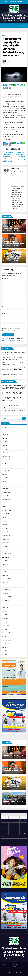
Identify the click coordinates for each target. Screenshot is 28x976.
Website (4, 320)
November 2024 (6, 503)
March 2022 (5, 618)
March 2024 (5, 531)
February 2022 (6, 622)
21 (17, 830)
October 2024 (5, 506)
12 (9, 827)
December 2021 (6, 629)
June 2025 (5, 477)
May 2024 (4, 524)
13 (13, 827)
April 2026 (5, 441)
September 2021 (6, 640)
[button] (22, 25)
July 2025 (4, 474)
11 (6, 827)
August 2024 (5, 513)
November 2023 (6, 546)
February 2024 (6, 535)
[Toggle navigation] (25, 26)
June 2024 (5, 521)
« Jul (2, 841)
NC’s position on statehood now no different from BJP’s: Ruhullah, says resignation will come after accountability (13, 374)
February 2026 (6, 449)
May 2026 (4, 438)
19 (9, 830)
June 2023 (5, 564)
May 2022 (4, 611)
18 (6, 830)
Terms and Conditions (9, 972)
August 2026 (5, 427)
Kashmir (4, 35)
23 (24, 830)
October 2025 (5, 463)
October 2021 (5, 636)
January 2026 (5, 452)
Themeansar (13, 966)
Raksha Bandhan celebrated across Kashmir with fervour (11, 228)
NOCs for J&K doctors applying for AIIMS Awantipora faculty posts (13, 258)
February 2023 (6, 578)
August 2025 (5, 470)
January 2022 (5, 625)
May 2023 (4, 568)
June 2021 (5, 651)
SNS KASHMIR (6, 392)
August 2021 (5, 643)
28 (17, 833)
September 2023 (6, 553)
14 (17, 827)
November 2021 (6, 632)
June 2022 (5, 607)
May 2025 (4, 481)
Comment (5, 278)
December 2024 (6, 499)
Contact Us (15, 969)
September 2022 (6, 596)
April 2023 (5, 571)
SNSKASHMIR (12, 60)
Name (4, 306)
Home (5, 969)
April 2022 (5, 614)
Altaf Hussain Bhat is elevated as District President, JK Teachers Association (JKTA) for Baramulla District (13, 387)
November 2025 (6, 459)
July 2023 (4, 560)
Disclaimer (17, 972)
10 (2, 827)
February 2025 (6, 492)
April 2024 (5, 528)
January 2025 (5, 495)
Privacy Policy (21, 969)
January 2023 (5, 582)
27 (13, 833)
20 (13, 830)
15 (21, 827)
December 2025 (6, 456)
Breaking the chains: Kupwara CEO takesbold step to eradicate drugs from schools (12, 399)
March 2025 (5, 488)
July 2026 (4, 431)
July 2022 (4, 604)
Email (4, 313)
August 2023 (5, 557)
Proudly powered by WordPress (9, 964)
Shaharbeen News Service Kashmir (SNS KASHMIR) (14, 952)
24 (2, 833)
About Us (9, 969)
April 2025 (5, 485)
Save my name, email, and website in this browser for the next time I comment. (12, 329)
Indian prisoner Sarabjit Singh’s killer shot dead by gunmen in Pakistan (20, 156)
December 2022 (6, 586)
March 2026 (5, 445)
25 (6, 833)
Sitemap (21, 972)
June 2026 (5, 434)
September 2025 (6, 467)
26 (9, 833)
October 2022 (5, 593)
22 (21, 830)
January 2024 (5, 539)
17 (2, 830)
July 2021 (4, 647)
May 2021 (4, 654)
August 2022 (5, 600)
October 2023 (5, 550)
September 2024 (6, 510)
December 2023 (6, 542)
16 (24, 827)
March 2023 (5, 575)
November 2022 (6, 589)
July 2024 (4, 517)
